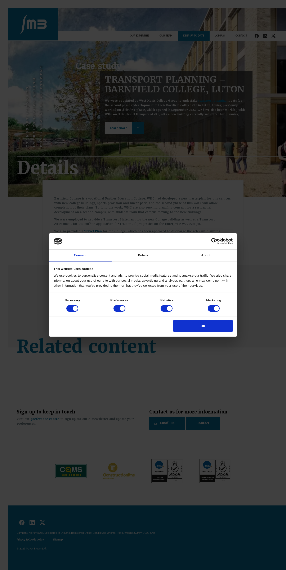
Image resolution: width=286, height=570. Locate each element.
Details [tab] (143, 255)
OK (203, 326)
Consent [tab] (80, 255)
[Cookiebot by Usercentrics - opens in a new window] (214, 241)
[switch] (119, 308)
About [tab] (205, 255)
